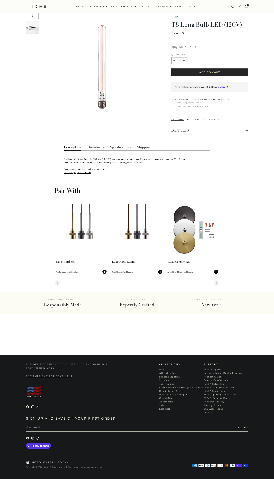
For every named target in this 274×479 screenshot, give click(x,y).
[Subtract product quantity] (174, 60)
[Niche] (37, 6)
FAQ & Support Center (217, 398)
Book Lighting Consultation (220, 394)
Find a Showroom (214, 391)
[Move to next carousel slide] (245, 344)
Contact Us (210, 412)
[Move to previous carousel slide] (238, 344)
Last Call (164, 409)
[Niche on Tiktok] (38, 407)
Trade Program (212, 369)
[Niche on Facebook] (28, 407)
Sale (161, 405)
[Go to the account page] (239, 6)
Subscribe (241, 427)
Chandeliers (166, 398)
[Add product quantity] (184, 60)
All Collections (168, 373)
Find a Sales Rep (214, 384)
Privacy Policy (212, 405)
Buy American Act (215, 409)
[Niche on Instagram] (33, 407)
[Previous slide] (57, 283)
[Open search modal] (233, 6)
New (162, 369)
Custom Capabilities (216, 380)
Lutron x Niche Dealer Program (223, 373)
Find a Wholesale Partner (219, 387)
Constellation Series (171, 391)
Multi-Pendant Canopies (173, 394)
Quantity (178, 54)
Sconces (164, 380)
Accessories (166, 401)
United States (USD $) (48, 462)
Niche (46, 467)
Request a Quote (214, 376)
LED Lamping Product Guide (77, 172)
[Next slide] (216, 283)
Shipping (177, 119)
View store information (192, 106)
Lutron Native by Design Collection (181, 387)
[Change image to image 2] (32, 27)
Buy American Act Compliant (49, 376)
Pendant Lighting (169, 376)
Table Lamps (167, 384)
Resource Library (214, 401)
